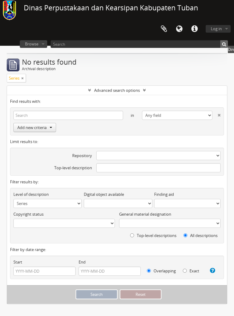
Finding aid (164, 194)
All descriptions (203, 235)
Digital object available (104, 194)
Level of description (31, 194)
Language (179, 29)
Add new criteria (32, 127)
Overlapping (164, 271)
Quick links (194, 29)
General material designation (145, 214)
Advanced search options (117, 90)
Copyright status (28, 214)
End (82, 262)
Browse (31, 44)
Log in (216, 28)
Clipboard (164, 29)
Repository (82, 155)
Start (17, 262)
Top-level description (73, 168)
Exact (194, 271)
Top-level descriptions (156, 235)
